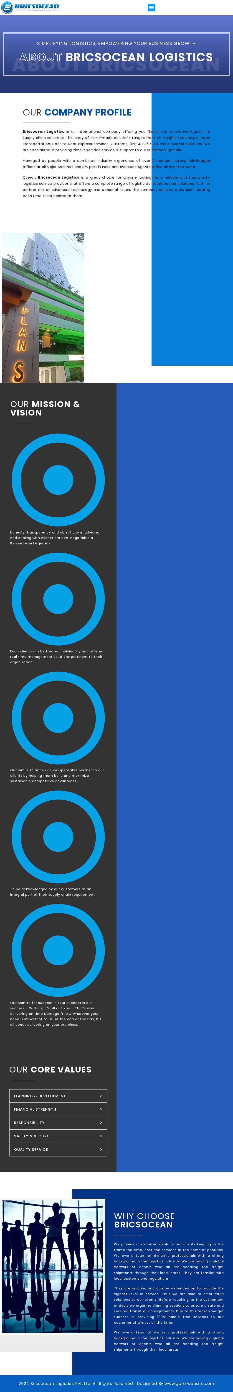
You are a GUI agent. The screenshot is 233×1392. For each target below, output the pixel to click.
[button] (151, 7)
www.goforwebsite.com (189, 1383)
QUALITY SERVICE (31, 1149)
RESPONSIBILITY (29, 1122)
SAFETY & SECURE (31, 1136)
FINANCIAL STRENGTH (35, 1109)
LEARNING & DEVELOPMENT (40, 1096)
